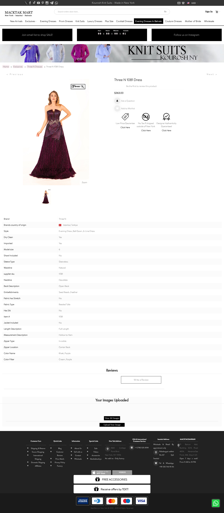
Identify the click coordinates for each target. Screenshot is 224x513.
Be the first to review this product (141, 86)
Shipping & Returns (38, 448)
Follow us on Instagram (186, 35)
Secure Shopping (38, 452)
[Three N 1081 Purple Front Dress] (46, 196)
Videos (95, 452)
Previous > (15, 74)
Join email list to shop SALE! (37, 35)
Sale (95, 448)
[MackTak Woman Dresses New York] (18, 13)
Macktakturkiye (95, 459)
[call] (183, 3)
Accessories (96, 455)
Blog (60, 448)
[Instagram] (47, 3)
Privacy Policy (60, 462)
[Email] (179, 3)
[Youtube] (38, 3)
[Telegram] (52, 3)
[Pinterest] (43, 3)
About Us (78, 448)
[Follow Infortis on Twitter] (26, 3)
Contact (78, 455)
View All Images (112, 418)
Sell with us (78, 452)
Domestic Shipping (38, 462)
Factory (60, 466)
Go (165, 11)
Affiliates (38, 466)
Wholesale (78, 459)
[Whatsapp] (56, 3)
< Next (212, 74)
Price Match (59, 459)
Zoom (84, 182)
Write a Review (141, 380)
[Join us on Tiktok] (34, 3)
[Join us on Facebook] (30, 3)
